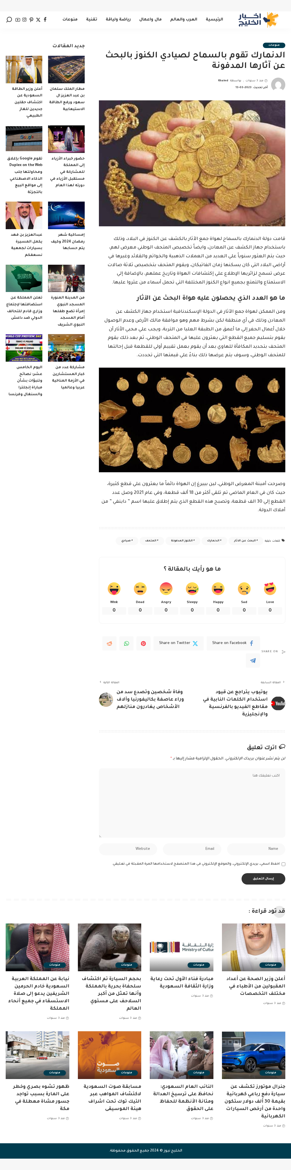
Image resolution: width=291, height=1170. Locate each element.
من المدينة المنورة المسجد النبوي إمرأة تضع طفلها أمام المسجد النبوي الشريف (68, 311)
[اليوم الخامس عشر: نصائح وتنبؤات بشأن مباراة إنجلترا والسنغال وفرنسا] (24, 348)
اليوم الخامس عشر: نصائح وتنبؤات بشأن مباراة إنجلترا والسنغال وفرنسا (25, 381)
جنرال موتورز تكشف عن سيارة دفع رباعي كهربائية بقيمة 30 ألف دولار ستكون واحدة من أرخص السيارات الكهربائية (255, 1101)
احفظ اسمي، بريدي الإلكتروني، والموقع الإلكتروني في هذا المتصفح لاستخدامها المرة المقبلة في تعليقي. (196, 864)
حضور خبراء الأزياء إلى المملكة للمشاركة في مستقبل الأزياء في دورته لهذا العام (67, 172)
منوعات (274, 45)
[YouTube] (17, 19)
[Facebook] (45, 19)
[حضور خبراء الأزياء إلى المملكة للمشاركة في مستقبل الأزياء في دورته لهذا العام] (66, 139)
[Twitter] (38, 19)
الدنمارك (213, 540)
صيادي (126, 540)
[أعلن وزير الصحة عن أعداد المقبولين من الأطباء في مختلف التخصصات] (254, 947)
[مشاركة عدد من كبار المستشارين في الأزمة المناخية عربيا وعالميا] (66, 348)
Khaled (223, 80)
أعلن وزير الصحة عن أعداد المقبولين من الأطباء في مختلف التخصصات (255, 987)
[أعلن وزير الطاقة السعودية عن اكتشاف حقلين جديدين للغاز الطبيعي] (24, 69)
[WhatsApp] (126, 643)
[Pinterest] (31, 19)
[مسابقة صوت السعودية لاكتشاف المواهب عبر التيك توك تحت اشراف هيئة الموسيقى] (110, 1055)
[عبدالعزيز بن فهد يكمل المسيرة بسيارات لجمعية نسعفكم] (24, 215)
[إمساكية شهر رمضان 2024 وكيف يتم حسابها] (66, 215)
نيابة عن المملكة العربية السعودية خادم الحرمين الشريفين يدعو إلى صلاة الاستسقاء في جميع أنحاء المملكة (38, 994)
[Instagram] (24, 19)
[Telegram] (253, 660)
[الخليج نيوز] (258, 19)
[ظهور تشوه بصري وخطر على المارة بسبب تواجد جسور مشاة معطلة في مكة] (37, 1055)
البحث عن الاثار (245, 540)
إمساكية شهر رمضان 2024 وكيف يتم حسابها (68, 241)
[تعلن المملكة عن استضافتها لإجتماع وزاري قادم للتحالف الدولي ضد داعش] (24, 278)
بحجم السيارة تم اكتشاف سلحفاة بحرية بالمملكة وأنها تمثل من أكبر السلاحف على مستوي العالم (111, 994)
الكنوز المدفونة (182, 540)
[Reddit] (109, 643)
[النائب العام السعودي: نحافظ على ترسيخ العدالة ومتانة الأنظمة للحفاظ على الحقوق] (181, 1055)
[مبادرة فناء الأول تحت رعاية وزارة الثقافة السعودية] (181, 947)
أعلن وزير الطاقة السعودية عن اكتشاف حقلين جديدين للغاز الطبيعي (27, 102)
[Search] (9, 19)
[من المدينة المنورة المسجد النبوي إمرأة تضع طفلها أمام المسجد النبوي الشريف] (66, 278)
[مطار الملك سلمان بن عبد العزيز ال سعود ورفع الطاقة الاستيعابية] (66, 69)
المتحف (150, 540)
